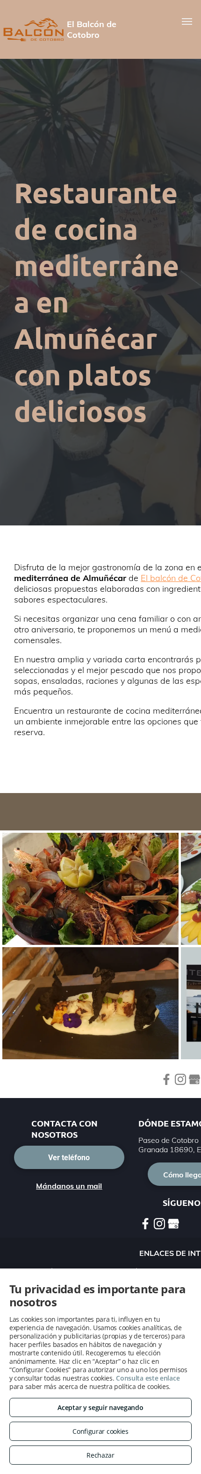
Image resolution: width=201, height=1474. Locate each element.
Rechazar (100, 1455)
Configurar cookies (100, 1431)
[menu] (187, 21)
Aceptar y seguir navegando (100, 1407)
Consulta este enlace (147, 1378)
